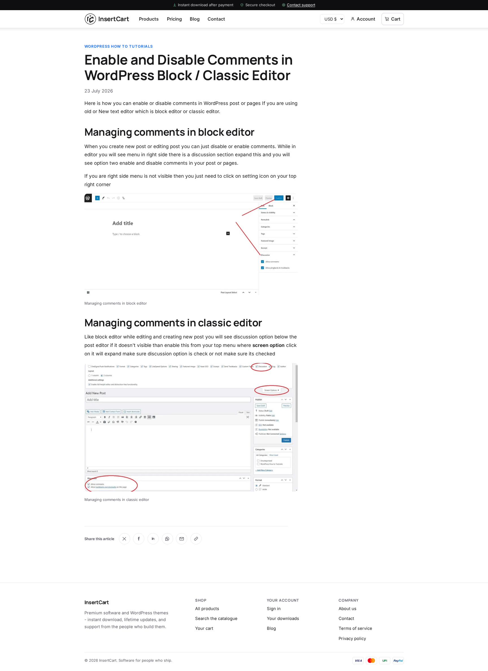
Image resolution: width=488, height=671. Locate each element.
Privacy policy (352, 638)
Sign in (274, 608)
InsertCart (96, 602)
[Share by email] (181, 538)
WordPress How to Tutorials (118, 46)
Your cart (204, 628)
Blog (195, 19)
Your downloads (283, 618)
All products (207, 608)
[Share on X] (124, 538)
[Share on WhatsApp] (167, 538)
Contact (216, 19)
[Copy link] (196, 538)
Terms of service (355, 628)
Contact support (301, 5)
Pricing (174, 19)
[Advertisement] (358, 78)
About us (347, 608)
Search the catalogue (216, 618)
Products (149, 19)
